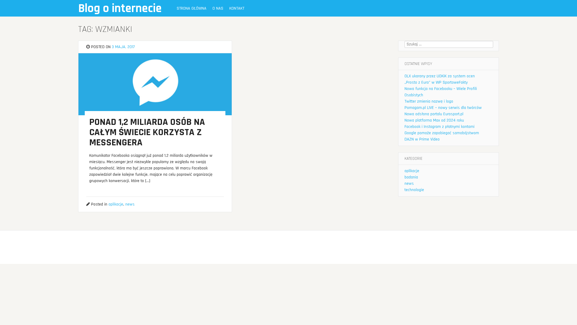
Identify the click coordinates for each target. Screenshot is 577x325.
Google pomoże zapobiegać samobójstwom (442, 133)
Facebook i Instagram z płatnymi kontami (440, 126)
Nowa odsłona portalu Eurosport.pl (434, 114)
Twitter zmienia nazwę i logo (429, 101)
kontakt (236, 8)
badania (411, 177)
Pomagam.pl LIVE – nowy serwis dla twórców (443, 107)
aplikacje (115, 204)
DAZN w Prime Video (422, 139)
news (130, 204)
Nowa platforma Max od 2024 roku (434, 120)
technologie (414, 190)
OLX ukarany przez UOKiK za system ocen (440, 76)
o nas (217, 8)
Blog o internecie (120, 8)
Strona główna (191, 8)
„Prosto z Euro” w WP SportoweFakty (436, 82)
